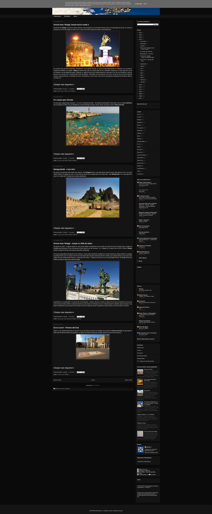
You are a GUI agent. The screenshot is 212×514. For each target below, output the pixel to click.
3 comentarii (71, 316)
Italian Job (140, 160)
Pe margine (140, 128)
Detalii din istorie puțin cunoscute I (147, 302)
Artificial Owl (140, 347)
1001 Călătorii (143, 258)
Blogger (120, 510)
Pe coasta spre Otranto (63, 100)
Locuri (68, 91)
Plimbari (73, 91)
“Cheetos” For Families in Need (146, 296)
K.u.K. (138, 144)
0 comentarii (71, 88)
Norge (138, 146)
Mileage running (141, 423)
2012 (140, 87)
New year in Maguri (143, 328)
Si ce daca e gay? (143, 334)
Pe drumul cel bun (144, 196)
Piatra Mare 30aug (143, 227)
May (141, 73)
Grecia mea (60, 91)
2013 (140, 84)
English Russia (143, 295)
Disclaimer (67, 16)
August (142, 66)
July (141, 68)
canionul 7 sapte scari (144, 253)
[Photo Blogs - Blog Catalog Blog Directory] (147, 473)
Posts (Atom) (96, 385)
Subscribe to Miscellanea (144, 461)
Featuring (139, 174)
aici (138, 496)
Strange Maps (141, 358)
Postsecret (140, 353)
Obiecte (139, 133)
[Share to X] (81, 89)
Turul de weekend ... (144, 232)
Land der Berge (141, 155)
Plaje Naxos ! (142, 233)
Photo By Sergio (143, 326)
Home (93, 380)
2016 (140, 35)
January (142, 82)
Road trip (74, 160)
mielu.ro (139, 350)
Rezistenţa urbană (142, 355)
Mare (66, 160)
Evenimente (140, 157)
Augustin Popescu (144, 307)
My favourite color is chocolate (148, 333)
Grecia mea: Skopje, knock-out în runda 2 (71, 25)
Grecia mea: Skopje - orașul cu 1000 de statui (73, 243)
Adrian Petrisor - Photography (147, 313)
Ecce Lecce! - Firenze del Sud (66, 328)
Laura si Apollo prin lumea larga (148, 238)
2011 (140, 89)
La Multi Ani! (142, 247)
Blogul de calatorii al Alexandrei (148, 212)
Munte (66, 234)
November (143, 43)
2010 (140, 91)
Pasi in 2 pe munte (144, 226)
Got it (145, 3)
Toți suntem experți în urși (145, 290)
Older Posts (128, 380)
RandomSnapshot (144, 251)
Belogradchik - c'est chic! (64, 169)
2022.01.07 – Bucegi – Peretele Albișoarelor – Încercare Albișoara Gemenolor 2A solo (147, 206)
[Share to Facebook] (82, 89)
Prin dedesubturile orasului (146, 339)
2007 (140, 98)
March (142, 77)
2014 (140, 39)
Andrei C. (149, 447)
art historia (142, 301)
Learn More (138, 3)
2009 (140, 93)
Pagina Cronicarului (144, 320)
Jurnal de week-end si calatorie (148, 203)
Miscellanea (57, 16)
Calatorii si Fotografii (145, 245)
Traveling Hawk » (144, 190)
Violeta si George (143, 221)
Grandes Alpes (141, 141)
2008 (140, 96)
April (141, 75)
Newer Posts (57, 380)
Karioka (141, 289)
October (142, 46)
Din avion (139, 149)
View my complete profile (151, 452)
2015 (140, 37)
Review (139, 138)
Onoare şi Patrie (148, 369)
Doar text (139, 152)
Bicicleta (139, 165)
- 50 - (140, 308)
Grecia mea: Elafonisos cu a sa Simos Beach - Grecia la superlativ (151, 403)
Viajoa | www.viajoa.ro (145, 182)
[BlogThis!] (79, 89)
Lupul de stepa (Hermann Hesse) (147, 322)
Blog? (140, 261)
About (75, 16)
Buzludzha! (147, 390)
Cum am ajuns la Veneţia (150, 431)
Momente (69, 318)
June (141, 70)
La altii (65, 91)
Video (138, 171)
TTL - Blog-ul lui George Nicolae (145, 361)
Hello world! (142, 191)
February (143, 79)
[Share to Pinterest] (84, 89)
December (143, 41)
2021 (140, 32)
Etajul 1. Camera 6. (144, 220)
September (143, 64)
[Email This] (77, 89)
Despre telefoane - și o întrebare (145, 414)
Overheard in (140, 168)
